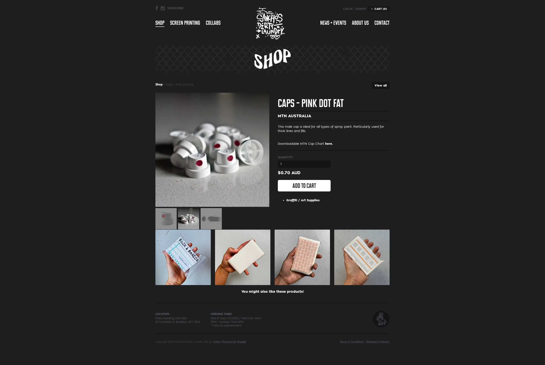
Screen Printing (185, 23)
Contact (382, 23)
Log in (347, 9)
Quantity (285, 157)
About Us (360, 23)
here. (329, 143)
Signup (361, 9)
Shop (159, 23)
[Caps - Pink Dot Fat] (212, 150)
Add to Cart (304, 185)
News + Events (333, 23)
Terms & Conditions (352, 342)
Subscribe (175, 8)
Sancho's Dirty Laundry (270, 23)
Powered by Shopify (234, 342)
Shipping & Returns (378, 342)
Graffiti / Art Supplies (303, 200)
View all (380, 85)
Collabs (213, 23)
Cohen (217, 342)
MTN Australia (294, 116)
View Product (183, 256)
